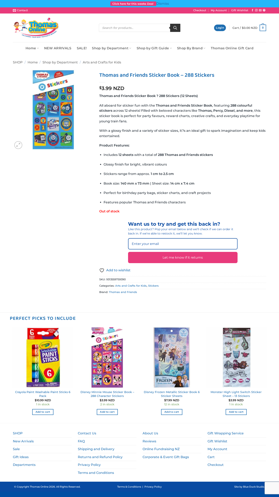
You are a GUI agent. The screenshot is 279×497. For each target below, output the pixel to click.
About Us (150, 433)
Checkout (199, 10)
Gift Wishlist (239, 10)
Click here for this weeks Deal (133, 3)
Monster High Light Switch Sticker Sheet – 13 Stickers (236, 394)
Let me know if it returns (183, 257)
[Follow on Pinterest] (264, 10)
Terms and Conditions (96, 473)
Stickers (153, 285)
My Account (219, 10)
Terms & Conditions (129, 486)
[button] (220, 28)
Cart (211, 457)
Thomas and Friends (123, 292)
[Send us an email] (260, 10)
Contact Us (87, 433)
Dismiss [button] (162, 4)
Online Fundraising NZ (161, 449)
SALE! (82, 48)
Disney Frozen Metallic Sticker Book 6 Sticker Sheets (172, 394)
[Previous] (13, 375)
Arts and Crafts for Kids (102, 62)
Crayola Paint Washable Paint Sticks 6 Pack (42, 394)
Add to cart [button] (43, 411)
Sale (16, 449)
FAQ (81, 441)
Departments (24, 465)
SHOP (18, 62)
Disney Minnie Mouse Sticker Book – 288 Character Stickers (107, 394)
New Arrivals (23, 441)
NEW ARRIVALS (57, 48)
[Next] (266, 375)
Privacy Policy (89, 465)
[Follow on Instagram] (256, 10)
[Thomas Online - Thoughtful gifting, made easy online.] (36, 27)
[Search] (175, 28)
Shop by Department (110, 48)
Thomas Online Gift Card (232, 48)
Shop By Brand (190, 48)
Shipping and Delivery (96, 449)
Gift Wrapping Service (226, 433)
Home (31, 48)
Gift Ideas (21, 457)
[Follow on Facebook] (252, 10)
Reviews (149, 441)
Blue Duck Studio (253, 486)
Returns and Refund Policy (100, 457)
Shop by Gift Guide (153, 48)
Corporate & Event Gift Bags (166, 457)
